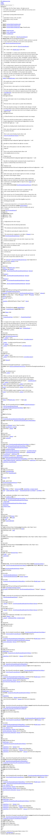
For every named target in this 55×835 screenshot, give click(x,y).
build (30, 181)
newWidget (11, 449)
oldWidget (28, 452)
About (2, 2)
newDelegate (7, 454)
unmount (8, 438)
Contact (2, 3)
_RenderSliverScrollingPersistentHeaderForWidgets (18, 640)
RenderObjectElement (29, 404)
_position (6, 337)
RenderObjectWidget (39, 563)
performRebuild (9, 471)
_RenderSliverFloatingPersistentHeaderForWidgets (17, 726)
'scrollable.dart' (9, 33)
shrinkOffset (26, 489)
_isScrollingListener (28, 339)
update (7, 449)
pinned (11, 269)
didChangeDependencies (11, 336)
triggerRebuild (12, 462)
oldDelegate (14, 454)
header (4, 384)
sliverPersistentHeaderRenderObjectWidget (12, 503)
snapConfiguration (7, 729)
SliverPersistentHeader (22, 36)
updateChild (9, 490)
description (17, 587)
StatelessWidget (23, 205)
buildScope (8, 497)
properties (17, 291)
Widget (4, 78)
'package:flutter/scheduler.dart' (13, 27)
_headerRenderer (31, 380)
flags (5, 296)
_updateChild (6, 460)
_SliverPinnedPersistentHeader (13, 275)
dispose (7, 360)
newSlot (14, 426)
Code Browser (9, 832)
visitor (4, 555)
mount (7, 426)
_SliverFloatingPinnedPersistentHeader (15, 270)
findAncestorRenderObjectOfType (17, 366)
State (21, 328)
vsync (4, 727)
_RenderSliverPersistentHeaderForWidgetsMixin (14, 419)
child (25, 399)
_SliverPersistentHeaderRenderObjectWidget (13, 407)
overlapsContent (33, 489)
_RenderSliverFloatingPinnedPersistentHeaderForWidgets (19, 783)
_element (11, 428)
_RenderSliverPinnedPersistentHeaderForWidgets (17, 678)
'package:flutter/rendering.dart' (13, 25)
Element (10, 425)
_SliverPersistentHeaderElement (10, 575)
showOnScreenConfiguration (9, 681)
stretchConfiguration (7, 641)
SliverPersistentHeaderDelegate (13, 43)
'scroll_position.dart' (10, 32)
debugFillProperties (10, 291)
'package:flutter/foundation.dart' (13, 24)
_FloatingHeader (9, 309)
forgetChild (8, 520)
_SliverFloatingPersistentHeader (13, 280)
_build (9, 618)
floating (16, 135)
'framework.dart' (10, 30)
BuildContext (16, 49)
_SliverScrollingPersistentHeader (13, 283)
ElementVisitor (14, 552)
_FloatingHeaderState (8, 317)
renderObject (19, 460)
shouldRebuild (7, 92)
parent (10, 426)
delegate (8, 259)
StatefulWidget (20, 307)
